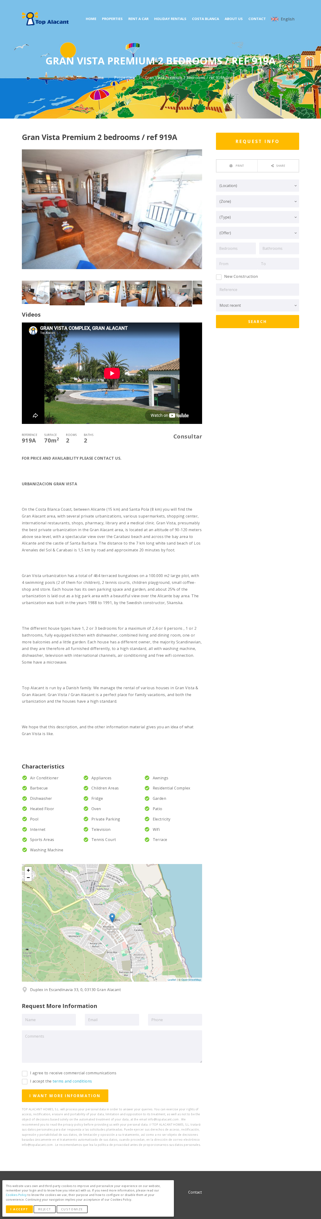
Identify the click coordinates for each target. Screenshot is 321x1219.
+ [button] (28, 870)
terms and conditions (72, 1081)
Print (239, 166)
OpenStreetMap (191, 979)
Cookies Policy (16, 1195)
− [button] (28, 877)
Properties (124, 78)
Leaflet (172, 979)
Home (99, 78)
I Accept (19, 1209)
